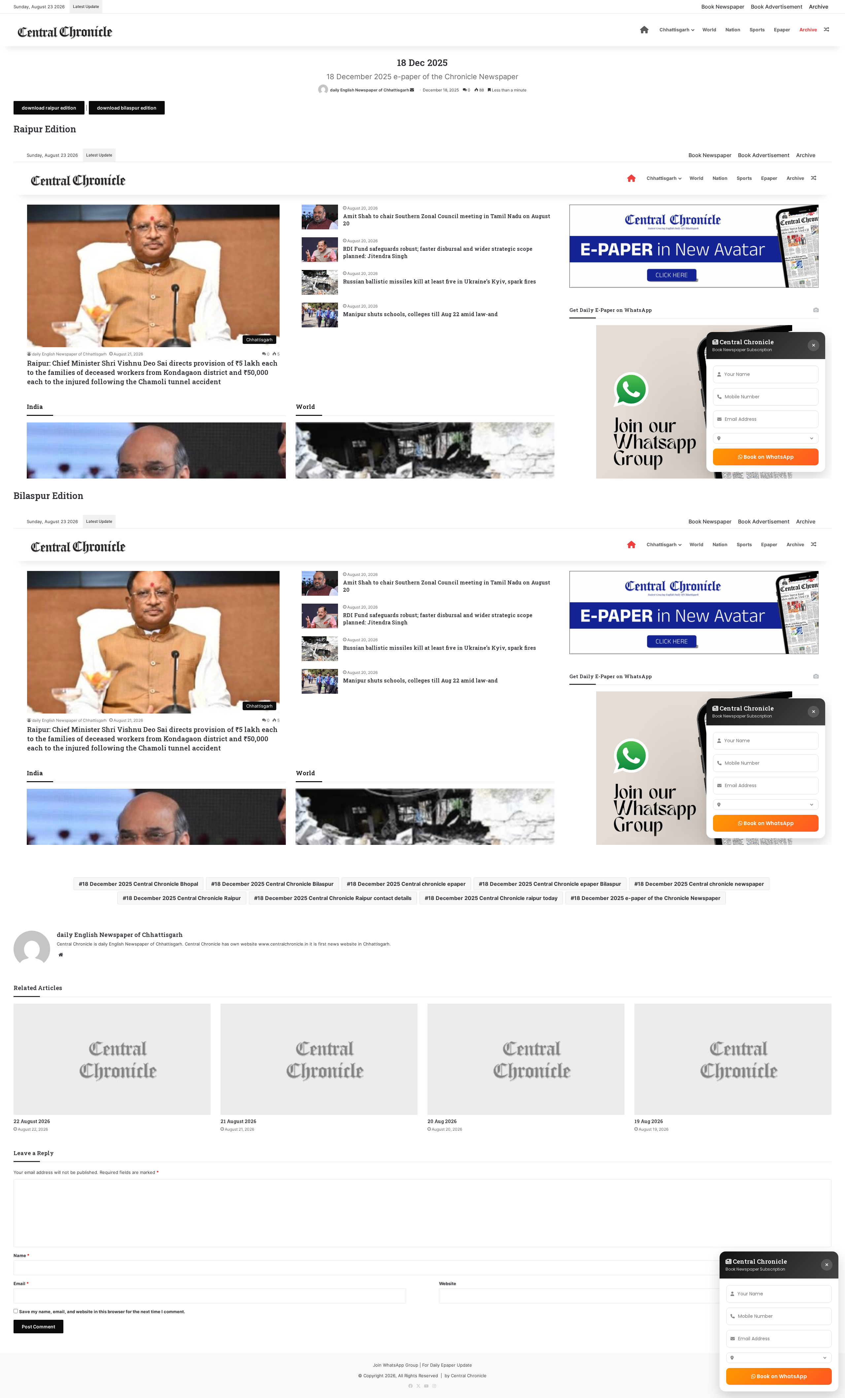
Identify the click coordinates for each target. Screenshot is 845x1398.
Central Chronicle (469, 1375)
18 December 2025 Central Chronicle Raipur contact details (334, 898)
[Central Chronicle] (65, 31)
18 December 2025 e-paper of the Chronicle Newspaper (647, 898)
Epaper (782, 29)
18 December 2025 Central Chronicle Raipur (183, 898)
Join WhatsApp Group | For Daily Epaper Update (422, 1365)
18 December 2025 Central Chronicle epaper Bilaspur (551, 884)
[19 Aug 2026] (732, 1059)
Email (21, 1283)
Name (21, 1255)
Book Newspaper (722, 6)
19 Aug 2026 (648, 1121)
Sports (757, 29)
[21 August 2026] (319, 1059)
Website (447, 1283)
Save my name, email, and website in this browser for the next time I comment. (102, 1311)
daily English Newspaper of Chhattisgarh (369, 89)
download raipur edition (49, 108)
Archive (818, 6)
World (709, 29)
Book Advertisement (776, 6)
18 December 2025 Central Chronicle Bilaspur (274, 884)
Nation (733, 29)
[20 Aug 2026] (526, 1059)
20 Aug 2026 (441, 1121)
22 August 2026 (32, 1121)
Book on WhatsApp (781, 1376)
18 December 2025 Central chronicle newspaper (701, 884)
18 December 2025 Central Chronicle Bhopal (140, 884)
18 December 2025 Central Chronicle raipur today (493, 898)
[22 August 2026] (112, 1059)
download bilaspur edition (126, 108)
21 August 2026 (238, 1121)
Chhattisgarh (674, 29)
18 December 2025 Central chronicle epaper (408, 884)
